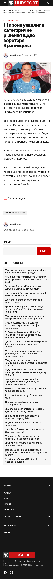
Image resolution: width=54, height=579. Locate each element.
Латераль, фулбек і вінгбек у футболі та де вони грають (25, 389)
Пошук (43, 251)
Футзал (7, 493)
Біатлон (7, 504)
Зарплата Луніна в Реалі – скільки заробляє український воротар (23, 287)
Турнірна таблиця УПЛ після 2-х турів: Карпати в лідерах (25, 460)
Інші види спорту (12, 517)
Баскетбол (9, 510)
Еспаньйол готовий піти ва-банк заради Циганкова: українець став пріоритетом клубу (23, 382)
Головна (7, 10)
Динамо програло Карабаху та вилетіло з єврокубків (22, 417)
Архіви (6, 532)
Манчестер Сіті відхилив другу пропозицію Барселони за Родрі (22, 437)
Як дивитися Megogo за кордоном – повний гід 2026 (24, 444)
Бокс (5, 498)
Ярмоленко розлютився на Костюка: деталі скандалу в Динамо (25, 410)
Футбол (17, 10)
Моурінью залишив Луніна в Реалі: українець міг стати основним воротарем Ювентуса (23, 353)
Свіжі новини (13, 263)
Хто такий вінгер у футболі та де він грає (24, 396)
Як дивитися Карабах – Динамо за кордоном (23, 423)
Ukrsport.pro (10, 525)
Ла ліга (28, 10)
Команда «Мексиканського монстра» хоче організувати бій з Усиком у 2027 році (26, 279)
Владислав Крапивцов (15, 212)
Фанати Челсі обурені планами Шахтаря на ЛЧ (22, 403)
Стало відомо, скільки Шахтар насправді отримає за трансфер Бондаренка (22, 325)
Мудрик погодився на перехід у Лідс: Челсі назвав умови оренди (25, 271)
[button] (5, 3)
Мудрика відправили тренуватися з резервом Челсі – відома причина (24, 317)
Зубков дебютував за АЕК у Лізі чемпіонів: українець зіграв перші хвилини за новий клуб (23, 335)
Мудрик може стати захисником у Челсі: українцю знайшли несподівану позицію (25, 372)
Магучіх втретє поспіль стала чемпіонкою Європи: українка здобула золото (26, 363)
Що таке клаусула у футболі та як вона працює (23, 301)
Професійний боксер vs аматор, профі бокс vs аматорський (26, 294)
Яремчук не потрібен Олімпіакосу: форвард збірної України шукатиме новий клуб (24, 309)
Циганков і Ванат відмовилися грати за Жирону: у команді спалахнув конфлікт (26, 344)
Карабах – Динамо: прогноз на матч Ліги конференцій (24, 430)
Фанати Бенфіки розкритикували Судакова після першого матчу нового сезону (26, 452)
